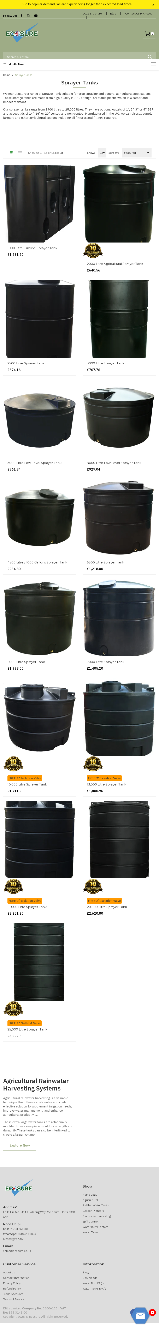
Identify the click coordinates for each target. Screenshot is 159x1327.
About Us (9, 1272)
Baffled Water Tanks (96, 1205)
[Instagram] (28, 16)
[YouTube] (35, 16)
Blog (113, 13)
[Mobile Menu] (153, 64)
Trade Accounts (13, 1294)
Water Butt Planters (95, 1227)
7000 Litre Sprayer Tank (105, 662)
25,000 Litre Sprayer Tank (27, 1029)
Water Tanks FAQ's (94, 1288)
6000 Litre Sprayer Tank (26, 662)
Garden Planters (93, 1211)
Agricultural (90, 1200)
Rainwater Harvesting (97, 1216)
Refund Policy (12, 1288)
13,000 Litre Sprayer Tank (106, 784)
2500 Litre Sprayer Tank (26, 363)
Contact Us (132, 13)
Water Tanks (91, 1232)
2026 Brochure (92, 13)
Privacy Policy (12, 1283)
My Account (147, 13)
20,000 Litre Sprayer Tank (107, 907)
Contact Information (16, 1278)
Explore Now (20, 1145)
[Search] (149, 57)
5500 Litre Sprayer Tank (105, 562)
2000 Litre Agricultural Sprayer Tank (115, 264)
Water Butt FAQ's (94, 1283)
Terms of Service (13, 1299)
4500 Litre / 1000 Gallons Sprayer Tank (37, 562)
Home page (90, 1194)
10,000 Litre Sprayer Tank (27, 784)
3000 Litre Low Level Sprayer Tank (34, 463)
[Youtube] (152, 1312)
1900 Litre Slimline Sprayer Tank (32, 248)
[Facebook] (21, 16)
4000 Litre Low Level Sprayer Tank (114, 463)
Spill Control (91, 1221)
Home (6, 75)
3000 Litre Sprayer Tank (105, 363)
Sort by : (113, 153)
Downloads (90, 1278)
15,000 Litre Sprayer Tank (27, 907)
